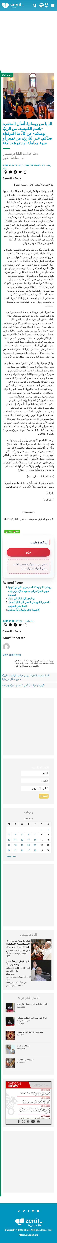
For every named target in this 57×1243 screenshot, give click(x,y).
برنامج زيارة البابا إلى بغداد (21, 598)
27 (28, 850)
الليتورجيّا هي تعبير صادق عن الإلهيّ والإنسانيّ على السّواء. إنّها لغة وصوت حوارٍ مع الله (18, 944)
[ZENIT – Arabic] (16, 5)
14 (35, 840)
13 (28, 840)
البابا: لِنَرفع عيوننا (23, 1046)
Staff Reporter (34, 165)
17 (9, 845)
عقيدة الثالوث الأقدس (25, 1060)
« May (8, 856)
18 (15, 845)
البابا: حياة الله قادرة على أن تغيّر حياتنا (32, 1004)
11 (15, 840)
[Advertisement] (28, 40)
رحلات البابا (7, 75)
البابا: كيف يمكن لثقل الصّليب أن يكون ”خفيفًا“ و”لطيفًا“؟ (32, 1019)
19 (22, 845)
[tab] (17, 1085)
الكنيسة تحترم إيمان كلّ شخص (23, 609)
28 (35, 850)
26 (22, 850)
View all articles (12, 654)
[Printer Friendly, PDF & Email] (12, 531)
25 (15, 850)
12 (22, 840)
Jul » (14, 856)
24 (9, 850)
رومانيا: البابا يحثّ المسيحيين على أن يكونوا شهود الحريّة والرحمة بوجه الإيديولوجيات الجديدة (29, 591)
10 (9, 840)
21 (35, 845)
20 (28, 845)
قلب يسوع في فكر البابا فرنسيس (30, 1032)
